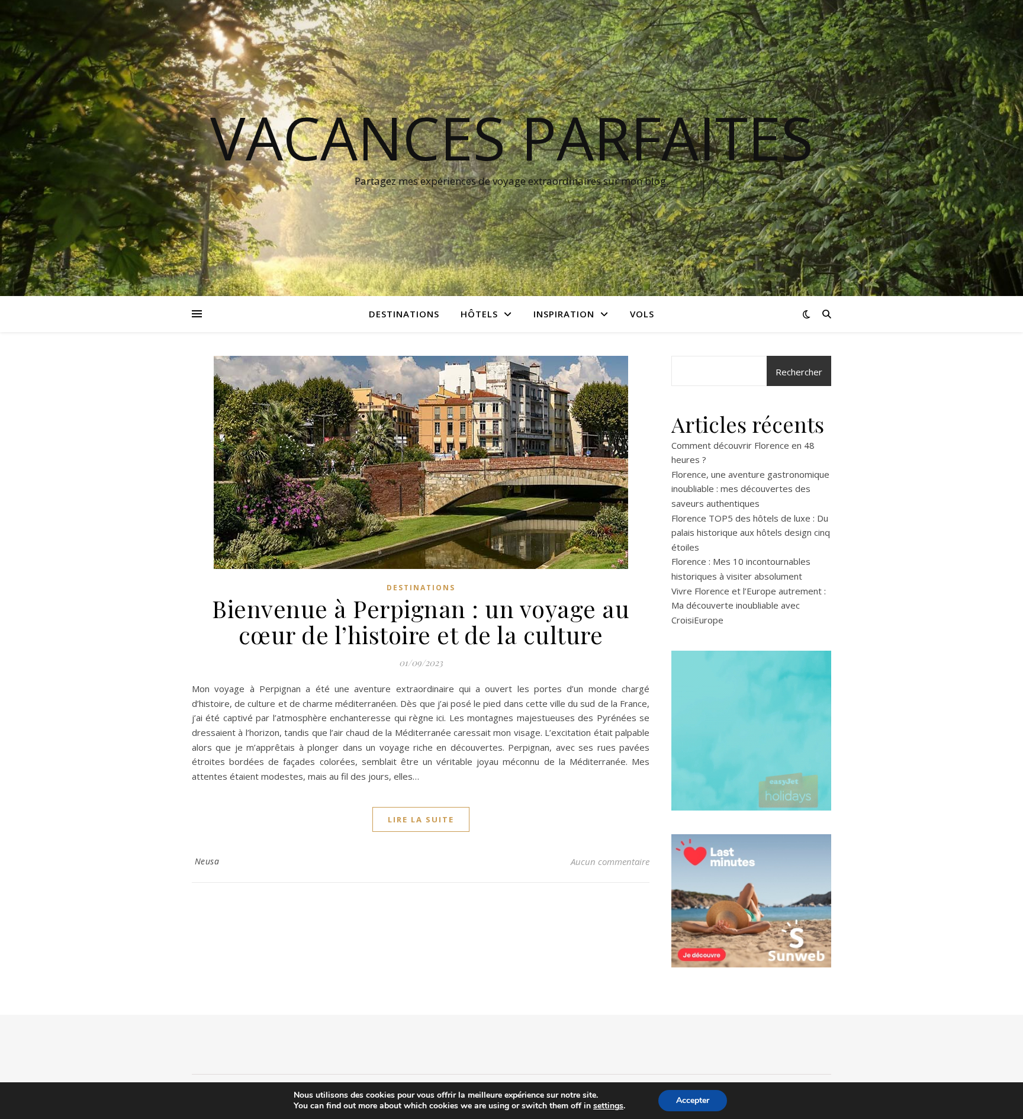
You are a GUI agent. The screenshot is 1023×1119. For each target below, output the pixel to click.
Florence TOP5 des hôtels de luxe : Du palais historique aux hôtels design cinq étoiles (750, 532)
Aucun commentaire (610, 861)
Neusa (207, 861)
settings (608, 1106)
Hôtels (479, 314)
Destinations (404, 314)
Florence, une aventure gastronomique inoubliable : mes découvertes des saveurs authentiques (750, 488)
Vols (642, 314)
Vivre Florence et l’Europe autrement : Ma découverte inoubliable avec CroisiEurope (748, 605)
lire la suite (421, 819)
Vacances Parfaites (511, 137)
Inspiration (563, 314)
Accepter (692, 1100)
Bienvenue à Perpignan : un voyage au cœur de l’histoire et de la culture (420, 621)
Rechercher (799, 372)
